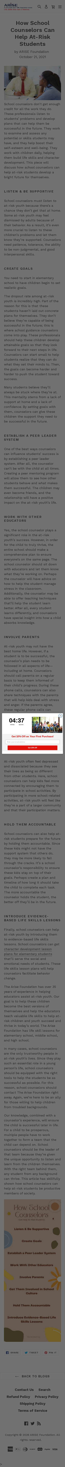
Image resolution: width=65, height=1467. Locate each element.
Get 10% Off (32, 748)
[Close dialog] (60, 716)
